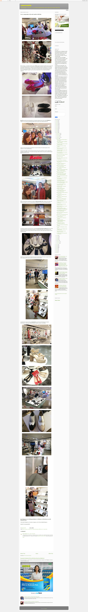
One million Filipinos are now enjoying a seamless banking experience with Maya (63, 273)
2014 (56, 247)
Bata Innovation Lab (26, 529)
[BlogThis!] (30, 527)
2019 (56, 129)
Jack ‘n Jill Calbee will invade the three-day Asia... (61, 168)
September (58, 137)
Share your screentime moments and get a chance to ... (62, 212)
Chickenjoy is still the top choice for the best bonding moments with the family (63, 286)
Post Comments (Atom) (27, 555)
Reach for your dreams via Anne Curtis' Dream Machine (61, 166)
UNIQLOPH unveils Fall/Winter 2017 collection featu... (62, 229)
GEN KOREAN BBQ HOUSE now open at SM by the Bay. (61, 210)
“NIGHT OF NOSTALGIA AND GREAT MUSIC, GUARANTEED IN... (62, 170)
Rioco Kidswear (25, 533)
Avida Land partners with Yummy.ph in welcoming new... (62, 152)
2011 (56, 251)
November (58, 134)
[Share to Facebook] (32, 527)
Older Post (51, 553)
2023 (56, 124)
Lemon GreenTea (26, 5)
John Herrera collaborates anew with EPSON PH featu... (62, 144)
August (58, 138)
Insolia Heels (45, 529)
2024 (56, 123)
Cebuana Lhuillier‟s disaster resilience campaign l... (61, 188)
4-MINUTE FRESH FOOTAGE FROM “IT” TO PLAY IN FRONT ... (62, 182)
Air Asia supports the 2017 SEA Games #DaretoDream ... (61, 191)
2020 (56, 128)
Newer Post (22, 553)
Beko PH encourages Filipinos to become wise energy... (61, 172)
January (58, 243)
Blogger (46, 608)
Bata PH (30, 529)
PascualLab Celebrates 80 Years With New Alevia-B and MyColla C (32, 558)
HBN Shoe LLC (41, 529)
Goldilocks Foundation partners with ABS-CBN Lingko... (62, 150)
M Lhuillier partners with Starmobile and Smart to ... (62, 233)
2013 (56, 248)
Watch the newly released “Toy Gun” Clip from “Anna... (62, 206)
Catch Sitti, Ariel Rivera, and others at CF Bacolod (31, 601)
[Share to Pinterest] (33, 527)
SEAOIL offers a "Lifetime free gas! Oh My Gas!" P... (62, 197)
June (57, 236)
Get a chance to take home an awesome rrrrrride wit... (61, 164)
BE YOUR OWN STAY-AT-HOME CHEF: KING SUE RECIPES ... (61, 174)
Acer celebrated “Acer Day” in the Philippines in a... (61, 195)
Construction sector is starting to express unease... (61, 186)
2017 (56, 132)
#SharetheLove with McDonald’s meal (62, 214)
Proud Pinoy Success (60, 156)
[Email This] (29, 527)
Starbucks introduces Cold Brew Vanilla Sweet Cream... (61, 200)
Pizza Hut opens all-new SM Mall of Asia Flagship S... (62, 178)
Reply (23, 537)
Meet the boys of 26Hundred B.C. (61, 198)
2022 (56, 125)
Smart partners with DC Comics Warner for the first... (61, 231)
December (58, 133)
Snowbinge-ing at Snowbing (61, 155)
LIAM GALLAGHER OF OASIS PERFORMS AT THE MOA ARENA (62, 208)
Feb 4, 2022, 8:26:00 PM (31, 533)
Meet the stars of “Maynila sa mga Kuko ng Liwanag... (62, 148)
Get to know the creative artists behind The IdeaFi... (61, 184)
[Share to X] (31, 527)
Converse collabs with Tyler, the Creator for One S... (61, 216)
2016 (56, 244)
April (57, 239)
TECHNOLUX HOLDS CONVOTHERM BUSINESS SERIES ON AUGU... (61, 220)
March (58, 240)
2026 (56, 120)
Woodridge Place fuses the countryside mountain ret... (61, 223)
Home (37, 553)
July (57, 235)
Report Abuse (57, 300)
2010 (56, 252)
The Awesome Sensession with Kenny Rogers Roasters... (61, 180)
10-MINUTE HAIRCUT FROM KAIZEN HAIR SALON (63, 279)
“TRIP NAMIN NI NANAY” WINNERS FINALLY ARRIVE (62, 142)
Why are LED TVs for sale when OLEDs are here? (61, 204)
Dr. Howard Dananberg (35, 529)
